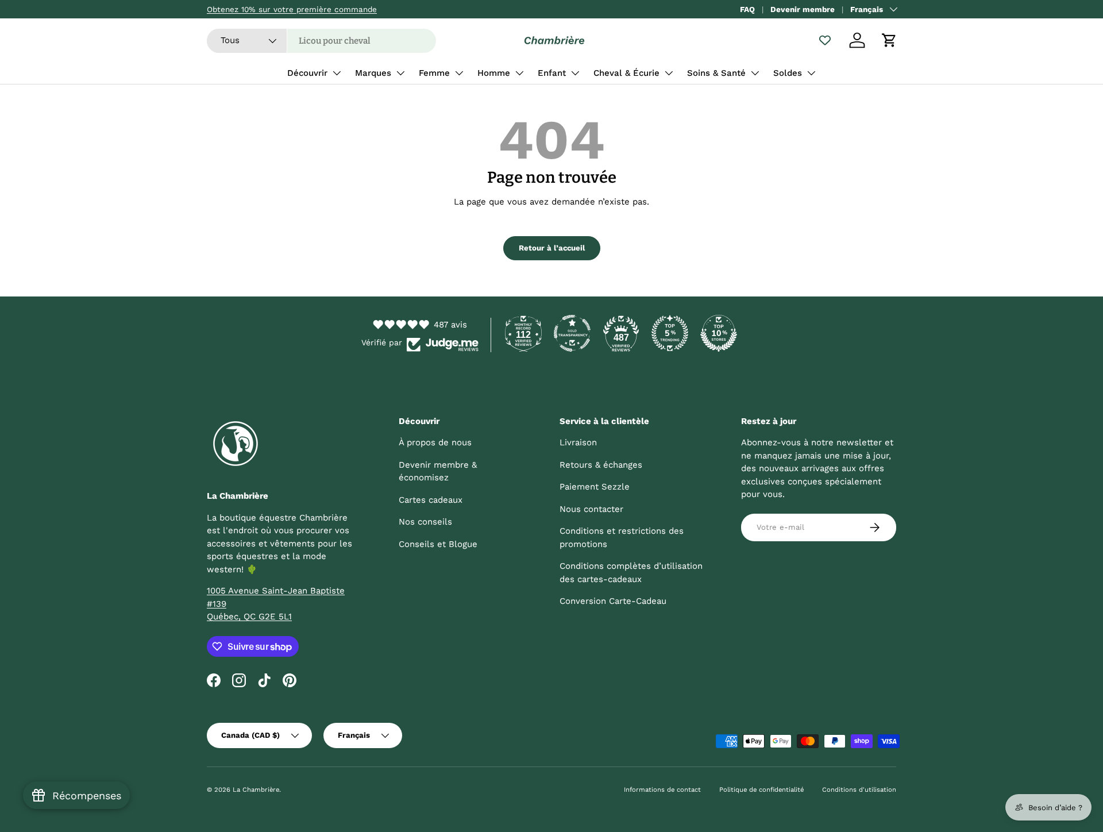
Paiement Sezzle (595, 487)
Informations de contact (662, 790)
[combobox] (321, 41)
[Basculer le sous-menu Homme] (519, 73)
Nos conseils (425, 522)
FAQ (747, 9)
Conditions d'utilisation (859, 790)
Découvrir (307, 73)
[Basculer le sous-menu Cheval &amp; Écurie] (669, 73)
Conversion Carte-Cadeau (613, 601)
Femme (434, 73)
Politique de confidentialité (761, 790)
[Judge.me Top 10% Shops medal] (718, 333)
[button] (889, 40)
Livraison (578, 442)
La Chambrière (256, 790)
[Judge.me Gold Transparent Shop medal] (572, 333)
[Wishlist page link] (825, 40)
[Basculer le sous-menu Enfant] (575, 73)
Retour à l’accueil (552, 248)
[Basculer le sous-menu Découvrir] (337, 73)
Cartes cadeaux (430, 500)
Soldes (787, 73)
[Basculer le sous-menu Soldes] (811, 73)
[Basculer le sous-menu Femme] (459, 73)
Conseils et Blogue (438, 544)
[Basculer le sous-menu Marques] (400, 73)
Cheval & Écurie (626, 73)
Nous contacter (591, 509)
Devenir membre (802, 9)
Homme (493, 73)
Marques (373, 73)
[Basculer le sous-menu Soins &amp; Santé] (755, 73)
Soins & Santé (716, 73)
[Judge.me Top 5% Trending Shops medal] (669, 333)
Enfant (552, 73)
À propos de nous (435, 442)
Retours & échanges (601, 465)
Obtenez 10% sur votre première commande (292, 9)
